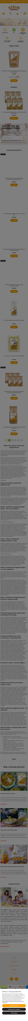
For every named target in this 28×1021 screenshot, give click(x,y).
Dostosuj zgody (14, 1013)
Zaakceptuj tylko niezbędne (14, 1009)
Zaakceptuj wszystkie (14, 1005)
